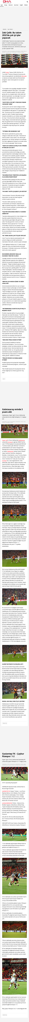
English (21, 5)
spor (4, 378)
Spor (2, 5)
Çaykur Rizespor (12, 761)
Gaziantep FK (21, 759)
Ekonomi (11, 5)
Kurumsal (16, 5)
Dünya (5, 5)
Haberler (4, 29)
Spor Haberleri (10, 29)
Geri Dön (4, 8)
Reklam (26, 5)
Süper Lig (11, 415)
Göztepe (16, 417)
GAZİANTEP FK (6, 791)
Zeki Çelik (24, 76)
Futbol (7, 41)
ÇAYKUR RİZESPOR (7, 803)
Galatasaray (5, 415)
